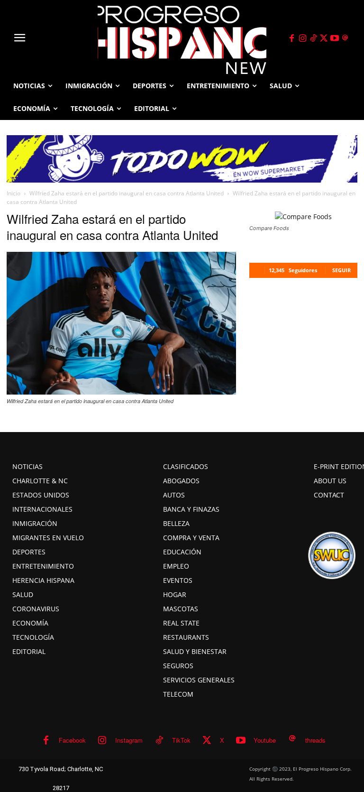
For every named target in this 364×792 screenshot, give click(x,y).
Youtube (265, 740)
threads (315, 740)
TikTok (181, 740)
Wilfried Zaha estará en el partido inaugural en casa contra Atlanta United (126, 193)
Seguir (341, 270)
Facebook (72, 740)
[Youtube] (334, 38)
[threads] (345, 38)
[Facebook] (292, 38)
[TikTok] (313, 38)
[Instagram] (302, 38)
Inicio (13, 193)
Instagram (129, 740)
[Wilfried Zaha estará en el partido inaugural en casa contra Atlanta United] (121, 391)
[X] (324, 38)
